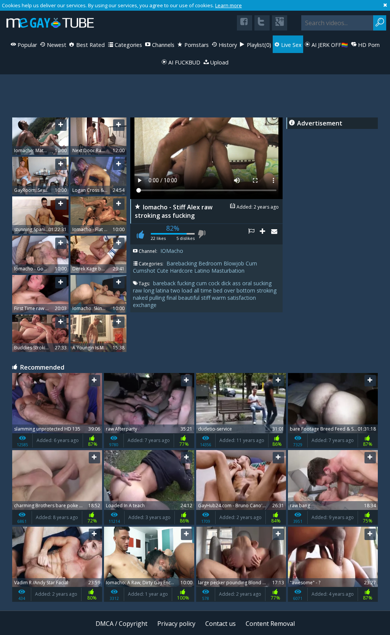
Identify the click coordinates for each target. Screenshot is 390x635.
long (150, 290)
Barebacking (181, 263)
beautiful (189, 297)
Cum (251, 263)
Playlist (258, 44)
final (172, 297)
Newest (55, 44)
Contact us (220, 623)
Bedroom (210, 263)
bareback (165, 283)
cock (214, 283)
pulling (157, 297)
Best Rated (90, 44)
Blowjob (234, 263)
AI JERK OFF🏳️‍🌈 (329, 44)
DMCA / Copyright (121, 623)
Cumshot (144, 270)
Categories (127, 44)
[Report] (254, 234)
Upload (219, 62)
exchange (145, 305)
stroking (267, 290)
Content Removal (270, 623)
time (207, 290)
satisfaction (241, 297)
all (197, 290)
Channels (162, 44)
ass (237, 283)
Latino (202, 270)
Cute (162, 270)
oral (247, 283)
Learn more (228, 5)
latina (163, 290)
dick (226, 283)
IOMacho (171, 250)
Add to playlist (265, 234)
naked (141, 297)
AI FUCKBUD (183, 62)
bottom (247, 290)
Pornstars (196, 44)
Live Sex (291, 44)
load (188, 290)
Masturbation (228, 270)
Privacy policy (176, 623)
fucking (186, 283)
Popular (26, 44)
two (176, 290)
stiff (206, 297)
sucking (262, 283)
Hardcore (181, 270)
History (227, 44)
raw (138, 290)
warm (219, 297)
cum (202, 283)
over (230, 290)
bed (218, 290)
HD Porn (368, 44)
